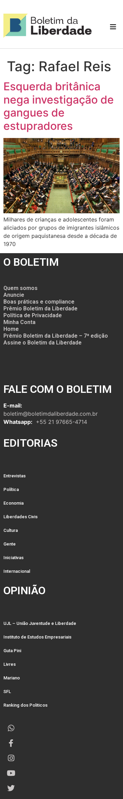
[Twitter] (10, 788)
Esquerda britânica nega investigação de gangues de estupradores (58, 106)
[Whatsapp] (10, 728)
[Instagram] (10, 758)
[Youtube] (10, 773)
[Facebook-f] (10, 743)
